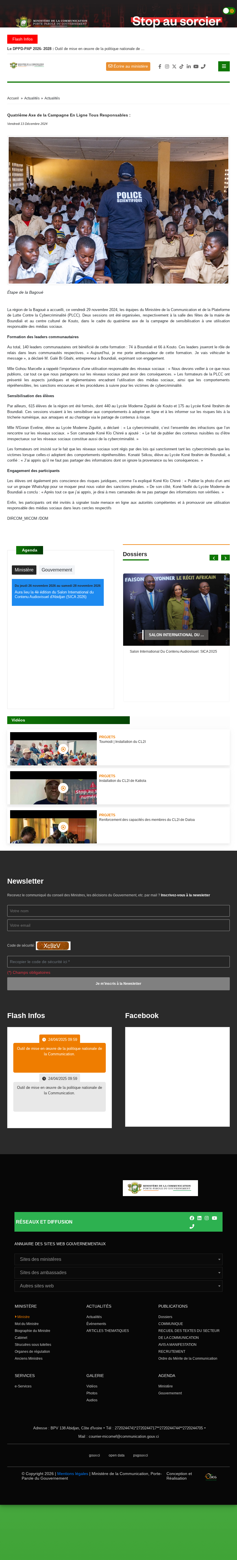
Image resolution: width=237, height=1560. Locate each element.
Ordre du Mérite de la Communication (187, 1359)
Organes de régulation (32, 1352)
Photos (91, 1393)
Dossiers (165, 1317)
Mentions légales (72, 1473)
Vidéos (91, 1386)
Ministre (23, 1317)
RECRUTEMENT (171, 1352)
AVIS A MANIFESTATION (177, 1345)
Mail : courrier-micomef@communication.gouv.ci (118, 1436)
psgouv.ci (140, 1455)
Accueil (13, 98)
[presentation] (214, 557)
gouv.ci (94, 1455)
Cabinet (21, 1338)
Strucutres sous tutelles (33, 1345)
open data (117, 1455)
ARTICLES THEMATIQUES (107, 1331)
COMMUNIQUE (170, 1324)
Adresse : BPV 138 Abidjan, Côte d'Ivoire (67, 1428)
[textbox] (118, 1259)
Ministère (165, 1386)
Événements (96, 1324)
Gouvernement (170, 1393)
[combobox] (118, 1259)
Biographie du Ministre (32, 1331)
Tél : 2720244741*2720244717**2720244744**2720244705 (154, 1428)
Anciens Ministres (28, 1359)
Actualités (94, 1317)
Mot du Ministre (27, 1324)
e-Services (23, 1386)
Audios (91, 1400)
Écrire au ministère (130, 66)
